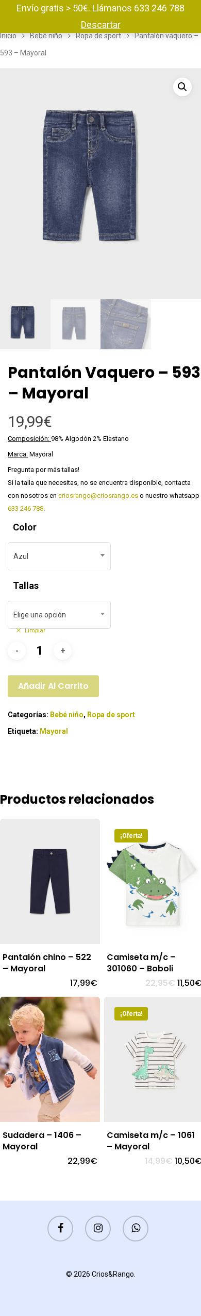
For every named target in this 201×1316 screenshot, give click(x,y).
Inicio (8, 36)
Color (25, 527)
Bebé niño (46, 36)
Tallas (26, 585)
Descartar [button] (101, 24)
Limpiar (35, 630)
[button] (182, 87)
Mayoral (54, 731)
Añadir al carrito (53, 686)
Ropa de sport (98, 36)
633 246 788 (25, 508)
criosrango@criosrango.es (98, 495)
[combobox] (59, 556)
